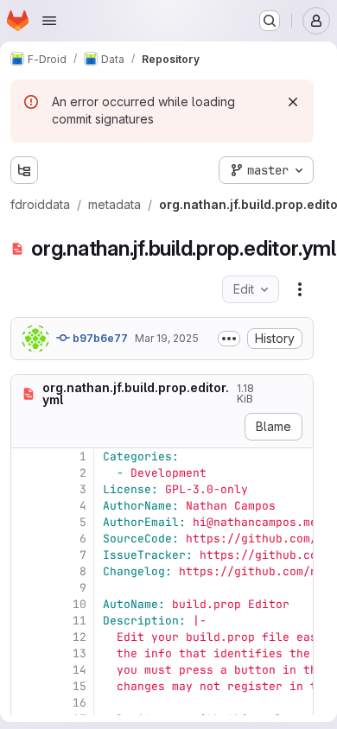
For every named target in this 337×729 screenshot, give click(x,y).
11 (79, 620)
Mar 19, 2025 (167, 338)
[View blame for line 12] (26, 637)
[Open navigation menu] (49, 21)
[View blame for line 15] (26, 686)
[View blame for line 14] (26, 670)
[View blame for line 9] (26, 588)
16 (79, 702)
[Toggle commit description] (229, 338)
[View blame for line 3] (26, 489)
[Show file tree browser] (24, 170)
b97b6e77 (99, 338)
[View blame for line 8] (26, 571)
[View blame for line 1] (26, 456)
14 (79, 669)
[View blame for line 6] (26, 538)
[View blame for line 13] (26, 653)
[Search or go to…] (269, 20)
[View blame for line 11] (26, 620)
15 (79, 686)
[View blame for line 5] (26, 522)
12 (79, 637)
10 (79, 604)
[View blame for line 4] (26, 506)
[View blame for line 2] (26, 473)
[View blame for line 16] (26, 702)
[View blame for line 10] (26, 604)
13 (79, 653)
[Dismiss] (293, 102)
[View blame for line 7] (26, 555)
